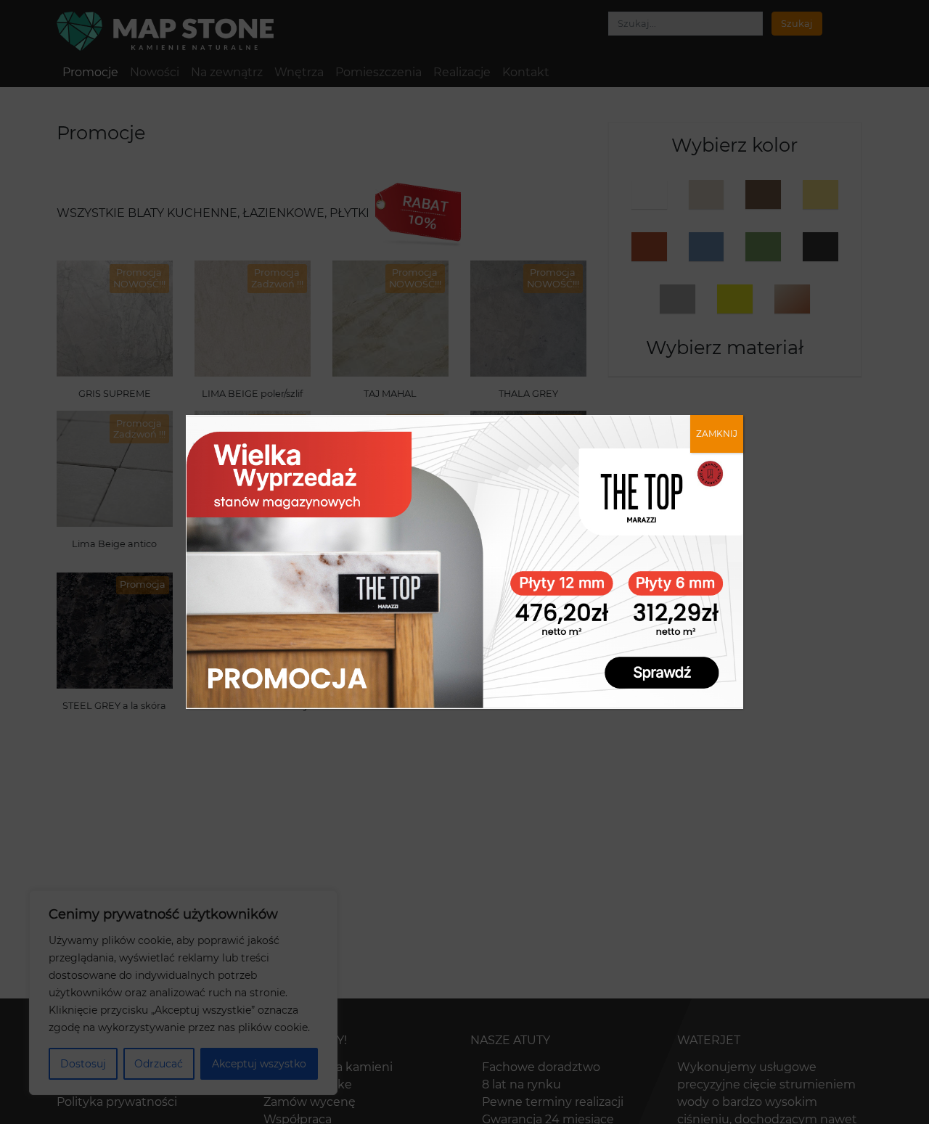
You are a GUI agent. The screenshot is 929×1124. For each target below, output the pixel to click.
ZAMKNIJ (716, 433)
